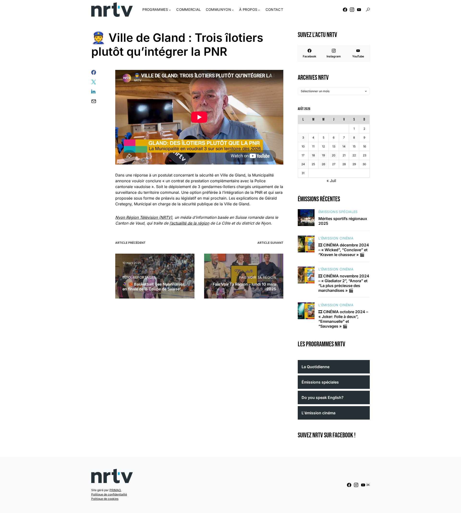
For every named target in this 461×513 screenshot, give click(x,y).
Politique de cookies (104, 499)
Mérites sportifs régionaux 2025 (342, 221)
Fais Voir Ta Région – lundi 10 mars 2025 (244, 286)
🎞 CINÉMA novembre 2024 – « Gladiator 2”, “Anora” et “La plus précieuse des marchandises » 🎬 (343, 283)
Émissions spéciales (338, 212)
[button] (368, 10)
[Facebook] (345, 9)
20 (333, 155)
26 (323, 164)
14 (344, 146)
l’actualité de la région (189, 223)
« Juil (331, 180)
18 (313, 155)
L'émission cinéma (335, 238)
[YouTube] (359, 9)
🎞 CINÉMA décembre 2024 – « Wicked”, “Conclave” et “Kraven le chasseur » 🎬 (343, 250)
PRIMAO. (115, 490)
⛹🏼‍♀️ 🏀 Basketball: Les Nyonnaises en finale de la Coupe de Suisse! (153, 286)
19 (323, 155)
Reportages (144, 277)
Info (126, 277)
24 (303, 164)
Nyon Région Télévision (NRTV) (143, 217)
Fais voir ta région (257, 277)
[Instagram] (352, 9)
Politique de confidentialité (109, 494)
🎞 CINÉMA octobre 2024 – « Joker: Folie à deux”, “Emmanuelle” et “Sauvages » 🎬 (343, 319)
